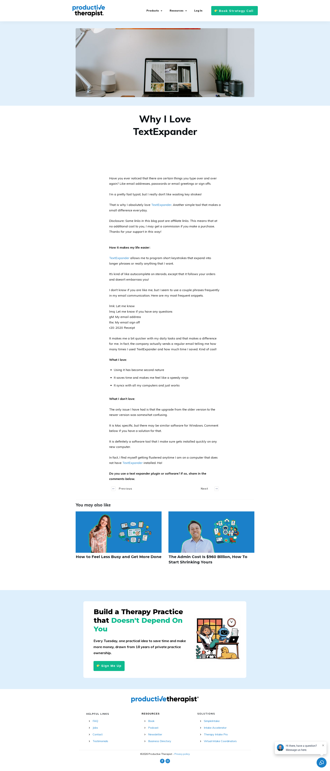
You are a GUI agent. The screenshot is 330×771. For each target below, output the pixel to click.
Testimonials (100, 741)
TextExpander (161, 205)
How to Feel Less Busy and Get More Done (119, 540)
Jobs (95, 727)
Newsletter (155, 734)
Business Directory (159, 741)
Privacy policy (182, 754)
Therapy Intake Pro (216, 734)
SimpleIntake (212, 721)
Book (151, 721)
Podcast (153, 727)
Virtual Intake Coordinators (220, 741)
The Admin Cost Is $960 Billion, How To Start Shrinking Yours (211, 540)
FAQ (95, 721)
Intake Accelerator (215, 727)
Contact (98, 734)
